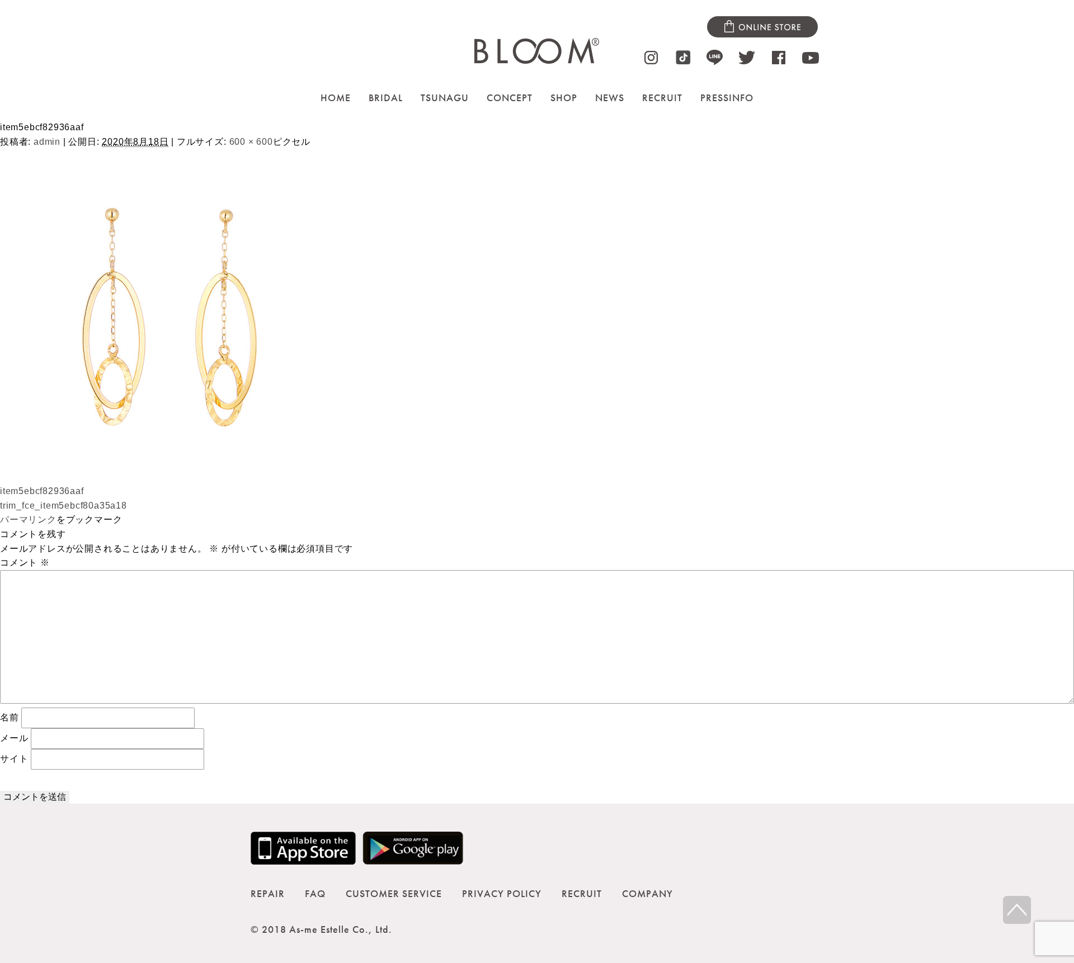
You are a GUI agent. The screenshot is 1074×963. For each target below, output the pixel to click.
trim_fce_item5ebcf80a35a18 (63, 505)
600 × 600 (251, 141)
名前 (9, 717)
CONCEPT (510, 97)
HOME (336, 97)
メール (14, 738)
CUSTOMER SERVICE (394, 893)
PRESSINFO (726, 97)
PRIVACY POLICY (501, 893)
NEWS (609, 97)
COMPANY (647, 893)
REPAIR (268, 893)
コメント (25, 562)
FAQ (315, 893)
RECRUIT (662, 97)
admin (47, 141)
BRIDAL (386, 97)
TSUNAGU (445, 97)
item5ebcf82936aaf (42, 491)
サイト (14, 758)
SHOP (563, 97)
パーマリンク (28, 519)
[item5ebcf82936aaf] (168, 477)
